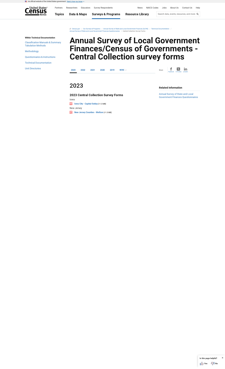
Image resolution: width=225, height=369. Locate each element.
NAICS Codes (152, 8)
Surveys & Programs (106, 14)
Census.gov (76, 29)
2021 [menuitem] (92, 70)
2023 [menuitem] (73, 70)
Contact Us (187, 8)
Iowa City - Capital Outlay (86, 104)
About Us (174, 8)
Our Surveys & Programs (92, 29)
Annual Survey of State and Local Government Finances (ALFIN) (126, 29)
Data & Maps (78, 14)
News (140, 8)
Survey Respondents (103, 8)
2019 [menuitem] (112, 70)
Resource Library (137, 14)
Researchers (71, 8)
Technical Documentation (160, 29)
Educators (85, 8)
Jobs (164, 8)
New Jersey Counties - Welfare (88, 112)
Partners (59, 8)
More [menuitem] (122, 70)
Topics (59, 14)
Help (198, 8)
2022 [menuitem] (83, 70)
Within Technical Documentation (40, 37)
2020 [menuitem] (102, 70)
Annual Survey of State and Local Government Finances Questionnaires (95, 31)
